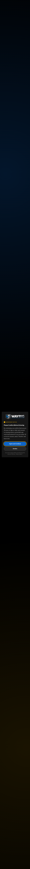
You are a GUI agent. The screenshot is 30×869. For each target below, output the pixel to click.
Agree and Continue (15, 443)
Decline (15, 448)
